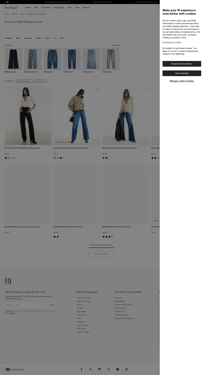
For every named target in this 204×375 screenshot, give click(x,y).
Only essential (182, 73)
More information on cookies (172, 42)
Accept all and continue (182, 64)
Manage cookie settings (182, 81)
